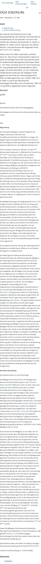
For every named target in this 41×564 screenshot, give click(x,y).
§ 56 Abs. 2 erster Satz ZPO (23, 411)
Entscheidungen (8, 3)
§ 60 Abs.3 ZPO (35, 202)
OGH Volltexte (34, 3)
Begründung (8, 28)
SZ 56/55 (14, 427)
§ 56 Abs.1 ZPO (18, 300)
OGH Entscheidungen (21, 3)
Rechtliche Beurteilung (12, 30)
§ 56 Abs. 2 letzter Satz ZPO (31, 403)
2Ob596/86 (8, 561)
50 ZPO (36, 546)
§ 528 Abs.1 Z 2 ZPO (12, 534)
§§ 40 (31, 546)
